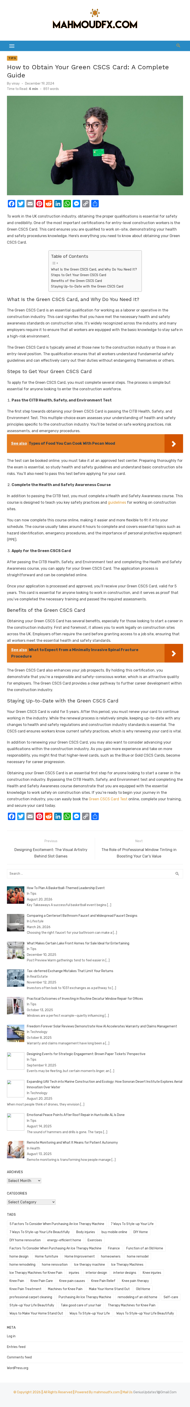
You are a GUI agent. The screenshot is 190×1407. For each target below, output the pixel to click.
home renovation (55, 1265)
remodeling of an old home (137, 1297)
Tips (12, 58)
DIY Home (140, 1232)
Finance (114, 1248)
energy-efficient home (64, 1240)
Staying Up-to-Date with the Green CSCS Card (87, 286)
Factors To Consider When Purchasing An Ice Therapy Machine (55, 1248)
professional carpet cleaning (31, 1297)
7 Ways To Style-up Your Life (132, 1224)
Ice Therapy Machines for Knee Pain (36, 1273)
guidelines (117, 502)
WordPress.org (17, 1368)
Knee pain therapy (135, 1281)
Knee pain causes (72, 1281)
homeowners (110, 1256)
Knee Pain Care (42, 1281)
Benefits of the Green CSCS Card (76, 281)
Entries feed (16, 1347)
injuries (74, 1273)
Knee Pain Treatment (25, 1289)
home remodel (138, 1256)
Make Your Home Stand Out (109, 1289)
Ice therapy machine (89, 1265)
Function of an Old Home (144, 1248)
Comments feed (19, 1357)
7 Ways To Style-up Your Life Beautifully (40, 1232)
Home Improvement (80, 1256)
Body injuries (85, 1232)
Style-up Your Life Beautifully (32, 1305)
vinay (16, 84)
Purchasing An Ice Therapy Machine (85, 1297)
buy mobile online (114, 1232)
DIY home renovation (25, 1240)
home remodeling (22, 1265)
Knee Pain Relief (103, 1281)
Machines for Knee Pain (65, 1289)
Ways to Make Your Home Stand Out (36, 1313)
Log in (11, 1336)
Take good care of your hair (81, 1305)
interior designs (124, 1273)
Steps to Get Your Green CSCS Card (78, 275)
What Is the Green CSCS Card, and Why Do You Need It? (94, 269)
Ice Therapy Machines (127, 1265)
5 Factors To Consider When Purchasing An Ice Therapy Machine (57, 1224)
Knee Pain (17, 1281)
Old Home (143, 1289)
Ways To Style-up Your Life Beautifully (145, 1313)
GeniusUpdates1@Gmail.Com (155, 1392)
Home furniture (46, 1256)
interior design (96, 1273)
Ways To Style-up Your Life (90, 1313)
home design (19, 1256)
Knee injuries (152, 1273)
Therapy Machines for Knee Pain (131, 1305)
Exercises (95, 1240)
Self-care (171, 1297)
